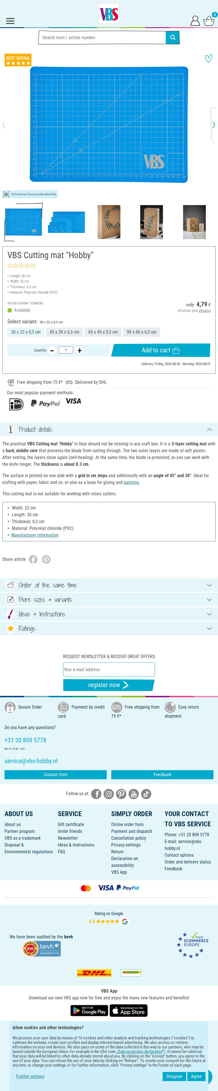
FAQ (61, 851)
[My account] (195, 20)
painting (131, 482)
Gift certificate (71, 824)
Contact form (56, 774)
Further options (30, 1076)
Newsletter (68, 838)
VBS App (119, 872)
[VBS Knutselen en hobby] (109, 13)
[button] (8, 125)
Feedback (162, 774)
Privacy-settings (126, 845)
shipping (205, 310)
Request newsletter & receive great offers (109, 656)
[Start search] (173, 37)
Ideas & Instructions (76, 845)
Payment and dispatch (131, 831)
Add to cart (156, 350)
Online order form (127, 824)
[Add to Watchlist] (209, 58)
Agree (196, 1076)
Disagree (174, 1076)
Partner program (20, 831)
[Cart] (209, 20)
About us (13, 824)
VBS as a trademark (23, 838)
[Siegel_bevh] (41, 948)
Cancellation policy (128, 838)
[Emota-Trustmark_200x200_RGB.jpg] (192, 944)
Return (117, 851)
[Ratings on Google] (109, 918)
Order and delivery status (188, 862)
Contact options (179, 855)
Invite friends (70, 831)
